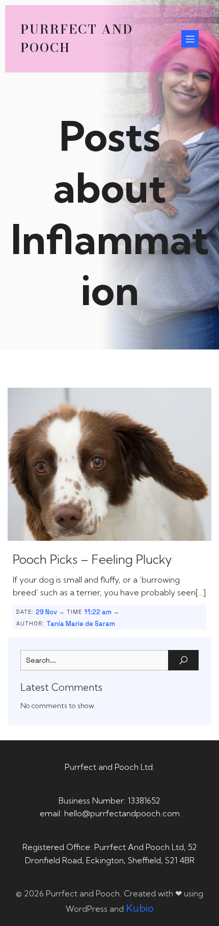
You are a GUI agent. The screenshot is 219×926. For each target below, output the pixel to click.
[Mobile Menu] (190, 38)
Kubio (140, 908)
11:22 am (98, 612)
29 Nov (46, 612)
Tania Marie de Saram (80, 623)
